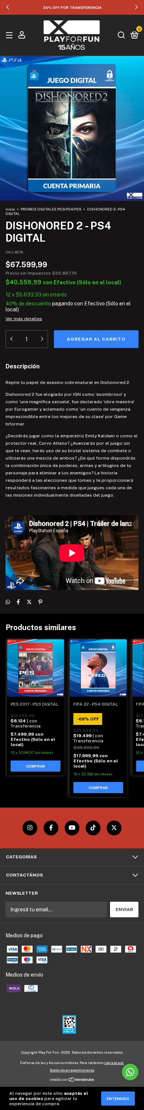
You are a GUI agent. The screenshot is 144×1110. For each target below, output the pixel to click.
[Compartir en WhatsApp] (8, 602)
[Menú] (11, 35)
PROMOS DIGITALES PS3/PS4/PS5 (51, 209)
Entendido (118, 1098)
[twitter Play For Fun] (114, 828)
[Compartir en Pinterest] (40, 602)
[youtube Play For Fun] (72, 828)
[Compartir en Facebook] (18, 602)
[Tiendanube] (72, 1080)
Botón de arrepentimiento (72, 1070)
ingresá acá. (114, 1062)
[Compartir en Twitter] (29, 602)
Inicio (10, 209)
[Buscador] (121, 35)
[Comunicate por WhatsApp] (130, 1072)
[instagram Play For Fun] (30, 828)
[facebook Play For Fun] (51, 828)
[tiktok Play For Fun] (93, 828)
